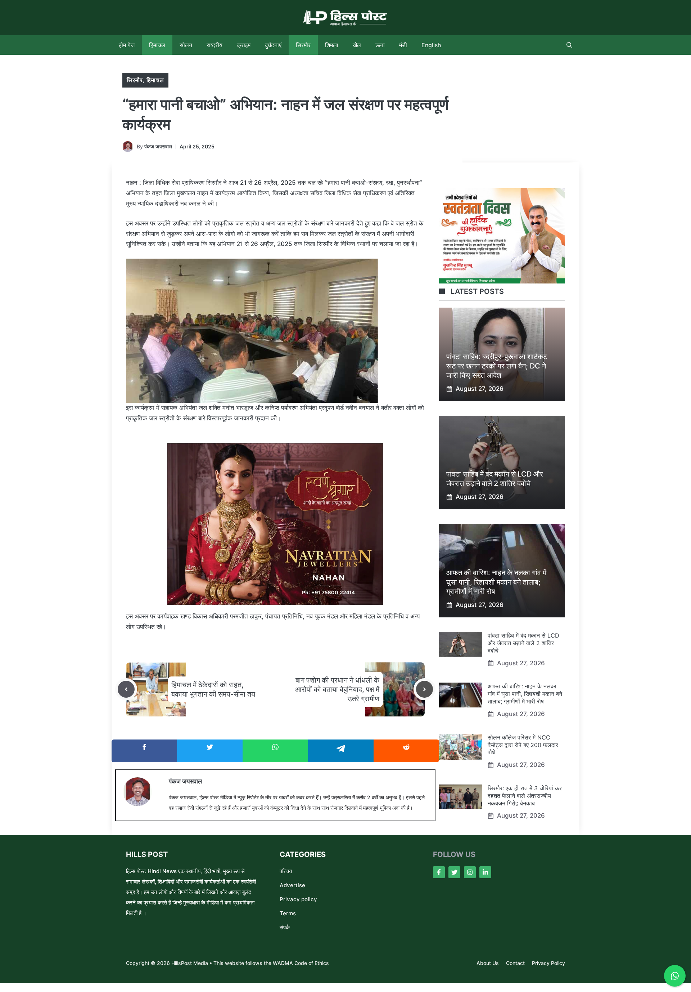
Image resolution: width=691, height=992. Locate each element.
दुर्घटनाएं (273, 45)
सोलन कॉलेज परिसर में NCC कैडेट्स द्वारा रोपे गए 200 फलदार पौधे (523, 745)
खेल (357, 45)
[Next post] (424, 689)
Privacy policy (298, 899)
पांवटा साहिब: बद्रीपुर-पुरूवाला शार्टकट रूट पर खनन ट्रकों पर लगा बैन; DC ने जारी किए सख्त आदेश (496, 366)
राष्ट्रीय (214, 45)
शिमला (331, 45)
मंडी (403, 45)
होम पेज (127, 45)
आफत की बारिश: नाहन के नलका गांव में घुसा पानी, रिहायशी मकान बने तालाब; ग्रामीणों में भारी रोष (496, 582)
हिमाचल (157, 45)
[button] (569, 45)
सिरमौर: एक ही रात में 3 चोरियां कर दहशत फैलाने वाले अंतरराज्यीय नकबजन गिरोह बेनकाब (525, 796)
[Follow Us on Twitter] (454, 872)
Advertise (292, 885)
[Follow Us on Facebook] (439, 872)
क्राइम (243, 45)
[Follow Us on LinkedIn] (485, 872)
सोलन (186, 45)
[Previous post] (126, 689)
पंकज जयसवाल (158, 146)
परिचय (286, 871)
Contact (515, 963)
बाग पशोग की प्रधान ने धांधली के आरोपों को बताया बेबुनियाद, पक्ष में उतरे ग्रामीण (337, 689)
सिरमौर (303, 45)
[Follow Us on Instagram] (470, 872)
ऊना (380, 45)
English (431, 45)
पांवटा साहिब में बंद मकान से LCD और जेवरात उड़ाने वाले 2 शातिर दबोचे (523, 643)
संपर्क (285, 927)
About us (488, 963)
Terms (288, 913)
